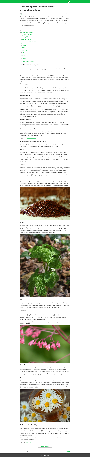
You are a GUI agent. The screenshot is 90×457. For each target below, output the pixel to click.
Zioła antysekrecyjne (26, 37)
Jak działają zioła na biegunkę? (27, 32)
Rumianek (24, 58)
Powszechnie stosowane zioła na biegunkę (29, 43)
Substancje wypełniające (27, 34)
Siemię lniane (24, 49)
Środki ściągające (25, 36)
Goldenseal (24, 50)
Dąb (23, 52)
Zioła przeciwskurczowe (27, 39)
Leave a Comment (45, 446)
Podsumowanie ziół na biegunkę (27, 61)
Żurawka (23, 55)
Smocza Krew (25, 56)
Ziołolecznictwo (28, 442)
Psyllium (24, 45)
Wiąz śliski (24, 47)
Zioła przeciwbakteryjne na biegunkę (29, 41)
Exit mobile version (45, 455)
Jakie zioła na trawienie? (31, 138)
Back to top (68, 451)
